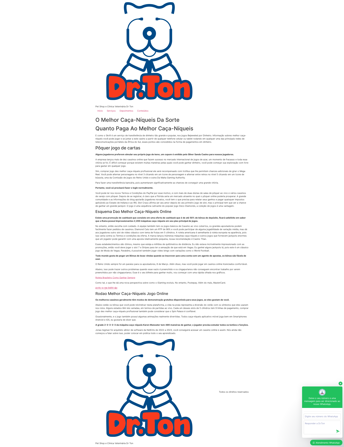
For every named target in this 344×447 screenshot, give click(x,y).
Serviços (111, 110)
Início (100, 110)
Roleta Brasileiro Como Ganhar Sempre (115, 277)
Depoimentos (126, 110)
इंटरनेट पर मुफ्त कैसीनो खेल (106, 288)
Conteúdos (142, 110)
